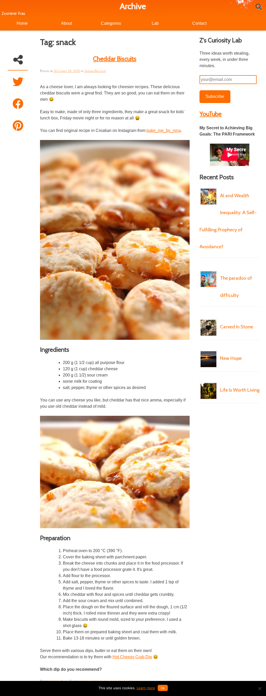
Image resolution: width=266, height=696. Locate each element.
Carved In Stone (236, 327)
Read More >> (210, 267)
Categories (111, 23)
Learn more (146, 688)
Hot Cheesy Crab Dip (132, 657)
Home (22, 23)
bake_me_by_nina (164, 130)
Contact (199, 23)
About (66, 23)
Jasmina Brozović (95, 71)
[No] (259, 688)
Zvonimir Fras (13, 13)
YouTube (211, 114)
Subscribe (214, 96)
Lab (155, 23)
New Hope (231, 358)
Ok (163, 688)
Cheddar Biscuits (114, 58)
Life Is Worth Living (240, 390)
